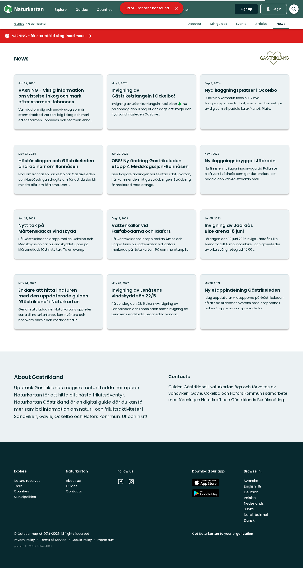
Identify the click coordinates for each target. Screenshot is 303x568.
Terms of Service (53, 540)
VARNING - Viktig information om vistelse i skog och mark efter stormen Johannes (51, 96)
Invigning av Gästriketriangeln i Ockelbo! (143, 93)
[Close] (176, 8)
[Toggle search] (294, 9)
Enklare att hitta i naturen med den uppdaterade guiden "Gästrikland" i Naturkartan (53, 296)
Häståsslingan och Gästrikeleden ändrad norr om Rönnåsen (56, 164)
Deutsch (251, 492)
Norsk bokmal (256, 514)
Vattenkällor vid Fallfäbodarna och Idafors (141, 228)
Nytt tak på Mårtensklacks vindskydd (47, 228)
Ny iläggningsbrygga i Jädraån (240, 161)
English (250, 486)
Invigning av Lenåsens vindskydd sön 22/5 (137, 293)
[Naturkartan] (23, 9)
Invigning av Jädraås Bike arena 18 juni (229, 228)
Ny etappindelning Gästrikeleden (242, 290)
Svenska (251, 480)
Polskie (250, 497)
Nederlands (254, 503)
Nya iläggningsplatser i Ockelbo (241, 90)
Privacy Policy (25, 540)
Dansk (249, 520)
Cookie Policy (82, 540)
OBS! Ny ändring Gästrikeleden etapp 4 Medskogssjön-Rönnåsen (150, 164)
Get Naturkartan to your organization (222, 533)
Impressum (105, 540)
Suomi (249, 509)
